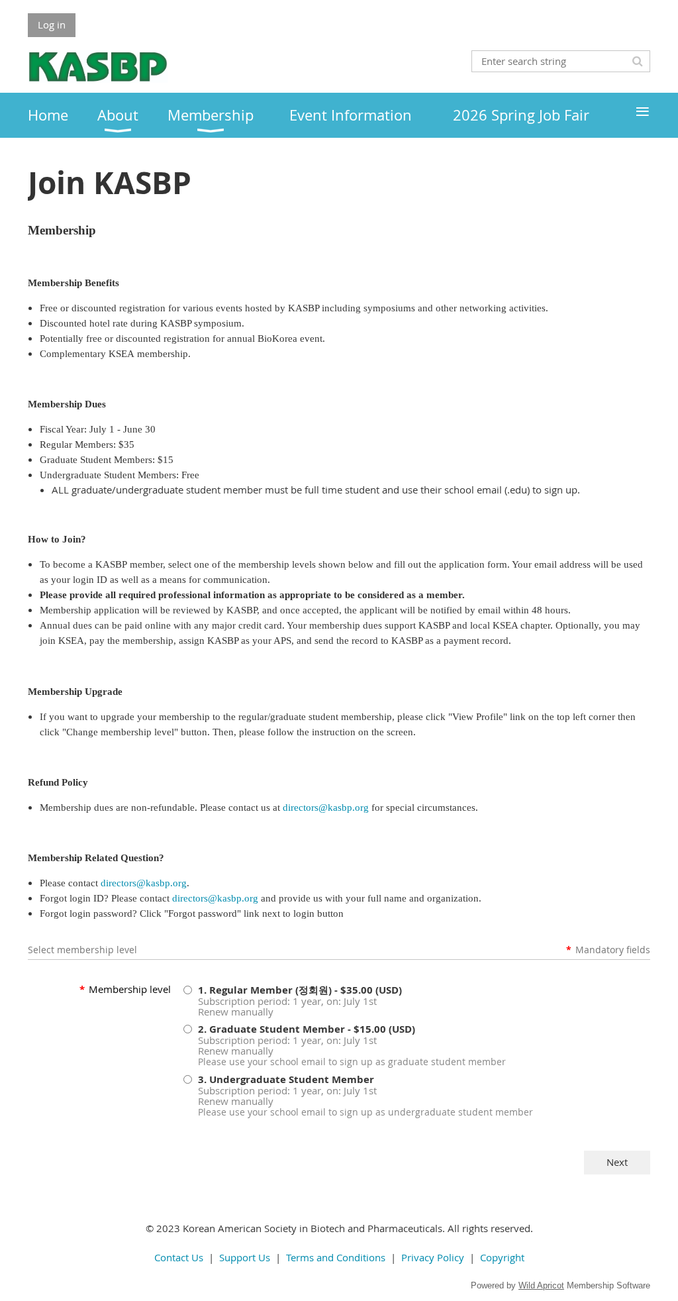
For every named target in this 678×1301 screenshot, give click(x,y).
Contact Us (178, 1257)
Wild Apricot (541, 1285)
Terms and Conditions (335, 1257)
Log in (52, 24)
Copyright (502, 1257)
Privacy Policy (432, 1257)
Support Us (244, 1257)
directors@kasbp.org (326, 807)
